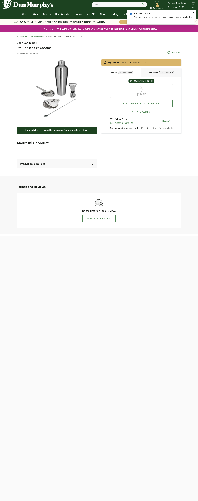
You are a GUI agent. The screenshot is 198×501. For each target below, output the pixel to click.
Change (165, 121)
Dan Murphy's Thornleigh (121, 122)
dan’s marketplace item (140, 81)
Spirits (47, 14)
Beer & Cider (62, 14)
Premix (79, 14)
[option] (57, 89)
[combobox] (119, 4)
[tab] (121, 72)
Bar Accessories (38, 36)
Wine (36, 14)
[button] (157, 5)
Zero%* (91, 14)
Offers (24, 14)
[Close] (193, 12)
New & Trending (109, 14)
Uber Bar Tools (26, 43)
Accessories (22, 36)
